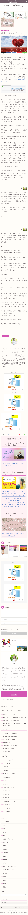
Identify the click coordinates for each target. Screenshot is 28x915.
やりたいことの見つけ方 (9, 773)
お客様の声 (5, 766)
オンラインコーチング (8, 784)
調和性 (4, 876)
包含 (4, 835)
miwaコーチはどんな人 (5, 30)
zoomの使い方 (6, 763)
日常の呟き (5, 852)
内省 (4, 828)
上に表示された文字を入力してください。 (11, 629)
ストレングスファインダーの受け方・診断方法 (14, 717)
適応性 (4, 887)
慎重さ (4, 845)
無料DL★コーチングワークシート (11, 866)
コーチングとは (7, 790)
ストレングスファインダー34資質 (11, 720)
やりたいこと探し (7, 777)
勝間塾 (4, 832)
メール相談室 (6, 821)
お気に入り (5, 770)
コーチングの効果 (7, 794)
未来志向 (5, 859)
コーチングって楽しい (8, 787)
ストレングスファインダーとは (10, 714)
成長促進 (5, 849)
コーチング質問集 (7, 751)
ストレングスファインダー (9, 801)
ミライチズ (5, 818)
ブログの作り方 (7, 808)
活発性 (4, 863)
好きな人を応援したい (8, 839)
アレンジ (5, 780)
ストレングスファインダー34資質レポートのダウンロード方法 (14, 724)
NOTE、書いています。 (7, 703)
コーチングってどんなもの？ (10, 733)
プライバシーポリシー (13, 910)
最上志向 (5, 856)
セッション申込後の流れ (9, 739)
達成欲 (4, 883)
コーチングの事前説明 (8, 748)
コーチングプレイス (8, 797)
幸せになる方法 (7, 842)
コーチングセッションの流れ (10, 745)
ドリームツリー (7, 804)
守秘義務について (7, 742)
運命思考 (5, 880)
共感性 (4, 825)
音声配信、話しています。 (7, 706)
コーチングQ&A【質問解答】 (10, 736)
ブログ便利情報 (7, 811)
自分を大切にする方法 (8, 869)
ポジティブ (5, 814)
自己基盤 (5, 873)
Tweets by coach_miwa (7, 699)
